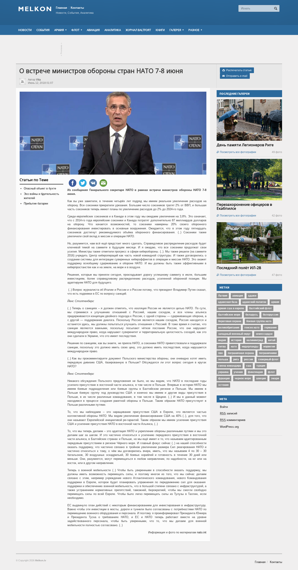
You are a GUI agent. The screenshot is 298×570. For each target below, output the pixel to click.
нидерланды (250, 346)
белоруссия (270, 314)
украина (223, 372)
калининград (255, 340)
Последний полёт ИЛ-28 (239, 267)
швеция (261, 378)
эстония (223, 384)
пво (220, 353)
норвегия (269, 346)
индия (222, 340)
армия (275, 302)
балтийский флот (260, 308)
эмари (275, 378)
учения (238, 372)
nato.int (201, 532)
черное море (243, 378)
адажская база (227, 302)
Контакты (77, 7)
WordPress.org (229, 426)
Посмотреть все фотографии (236, 152)
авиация (237, 295)
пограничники (268, 353)
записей (228, 413)
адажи (252, 295)
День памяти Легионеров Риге (245, 144)
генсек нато (251, 327)
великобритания (228, 327)
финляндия (255, 372)
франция (224, 378)
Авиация (93, 30)
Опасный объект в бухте (40, 188)
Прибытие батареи (36, 203)
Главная (61, 7)
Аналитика (112, 30)
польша (223, 359)
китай (271, 340)
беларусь (251, 314)
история (236, 340)
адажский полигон (254, 302)
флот (271, 372)
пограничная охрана (241, 353)
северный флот (268, 359)
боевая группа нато (258, 321)
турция (260, 365)
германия (270, 327)
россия (248, 359)
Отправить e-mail (234, 75)
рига (236, 359)
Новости (25, 30)
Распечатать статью (237, 70)
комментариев (232, 420)
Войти (224, 407)
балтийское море (229, 314)
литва (222, 346)
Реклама (61, 49)
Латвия (222, 295)
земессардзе (264, 333)
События (43, 30)
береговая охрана (229, 321)
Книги (160, 30)
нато (234, 346)
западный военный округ (234, 333)
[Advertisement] (149, 49)
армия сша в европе (231, 308)
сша (248, 365)
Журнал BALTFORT (138, 30)
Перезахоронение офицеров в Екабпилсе (244, 206)
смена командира (229, 365)
